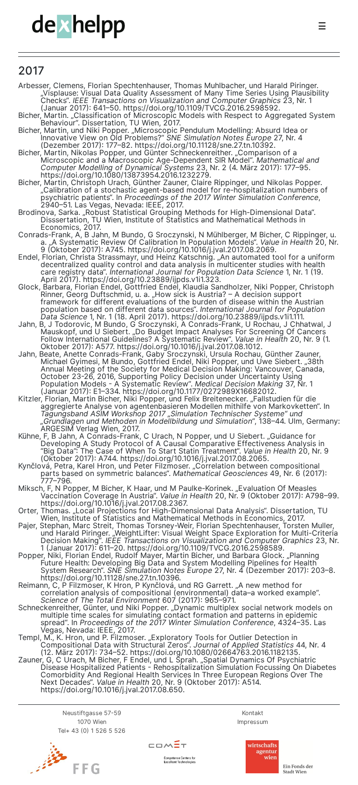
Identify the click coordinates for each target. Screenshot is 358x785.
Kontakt (252, 712)
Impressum (252, 721)
